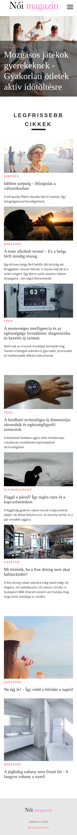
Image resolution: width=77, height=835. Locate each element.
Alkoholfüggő (18, 489)
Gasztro (12, 562)
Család (11, 47)
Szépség (11, 176)
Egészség (12, 244)
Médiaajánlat (38, 827)
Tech (8, 321)
